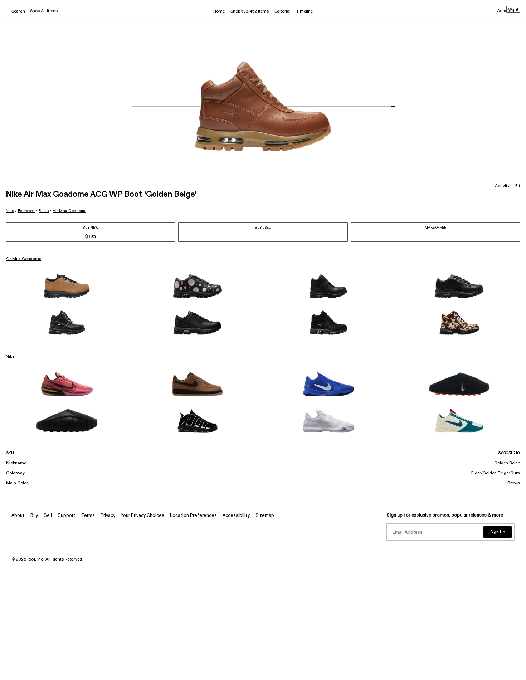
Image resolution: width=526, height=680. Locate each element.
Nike (10, 211)
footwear (26, 211)
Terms (88, 515)
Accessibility (236, 515)
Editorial (282, 11)
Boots (44, 211)
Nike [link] (10, 356)
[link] (67, 286)
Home (219, 11)
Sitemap (264, 515)
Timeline (304, 11)
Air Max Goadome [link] (23, 259)
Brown (513, 483)
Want (513, 10)
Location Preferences (193, 515)
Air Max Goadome (69, 211)
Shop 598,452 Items (249, 11)
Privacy (108, 515)
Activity (502, 186)
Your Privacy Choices (142, 515)
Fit (517, 186)
